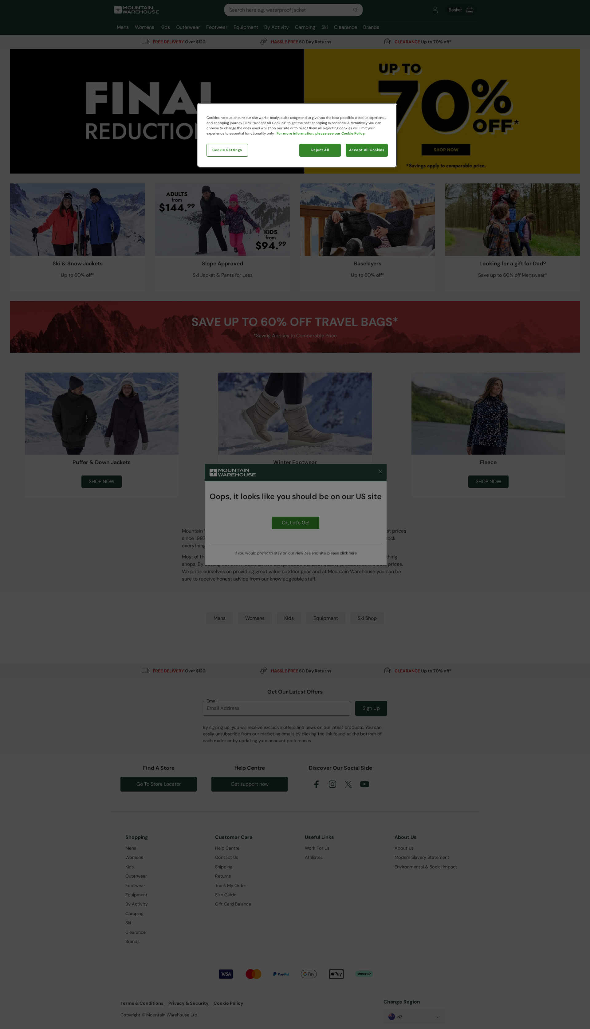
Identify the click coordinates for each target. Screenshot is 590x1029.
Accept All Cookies (366, 150)
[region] (297, 135)
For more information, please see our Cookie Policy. (321, 133)
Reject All (320, 150)
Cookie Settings (227, 150)
